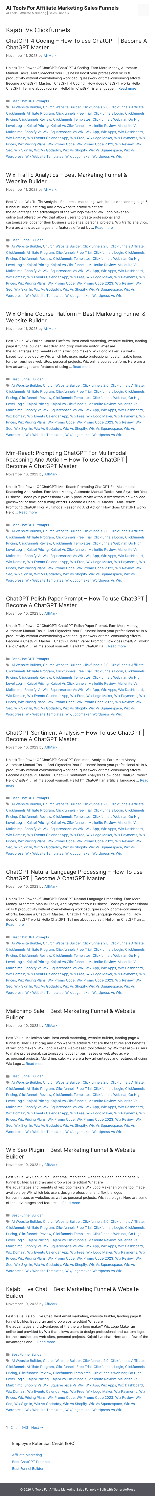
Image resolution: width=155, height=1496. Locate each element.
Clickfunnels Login (108, 113)
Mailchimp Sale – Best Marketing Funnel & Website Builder (71, 1014)
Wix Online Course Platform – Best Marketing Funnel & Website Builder (76, 317)
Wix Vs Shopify (75, 150)
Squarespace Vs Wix (67, 132)
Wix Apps (108, 132)
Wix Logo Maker (99, 138)
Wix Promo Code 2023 (95, 144)
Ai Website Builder (26, 107)
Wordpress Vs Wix (107, 156)
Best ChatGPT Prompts (30, 101)
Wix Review (124, 144)
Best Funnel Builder (27, 240)
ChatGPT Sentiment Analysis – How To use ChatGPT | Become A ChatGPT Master (75, 735)
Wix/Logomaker (77, 156)
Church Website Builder (62, 107)
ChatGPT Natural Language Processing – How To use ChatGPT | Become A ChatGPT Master (74, 875)
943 (25, 1428)
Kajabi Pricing (38, 126)
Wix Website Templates (44, 156)
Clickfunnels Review (35, 119)
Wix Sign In (23, 150)
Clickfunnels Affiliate (127, 107)
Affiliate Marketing (27, 1455)
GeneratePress (124, 1489)
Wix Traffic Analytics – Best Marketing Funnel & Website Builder (66, 178)
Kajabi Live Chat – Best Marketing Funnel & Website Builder (72, 1292)
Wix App (92, 132)
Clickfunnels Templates (72, 119)
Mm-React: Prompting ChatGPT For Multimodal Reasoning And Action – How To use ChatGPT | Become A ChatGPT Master (66, 459)
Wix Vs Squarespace (105, 150)
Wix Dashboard (130, 132)
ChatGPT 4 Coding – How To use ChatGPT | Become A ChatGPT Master (76, 44)
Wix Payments (125, 138)
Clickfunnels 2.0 (96, 107)
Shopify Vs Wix (36, 132)
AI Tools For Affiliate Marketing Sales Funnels (62, 8)
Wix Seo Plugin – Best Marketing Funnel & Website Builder (71, 1153)
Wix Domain (15, 138)
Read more (127, 88)
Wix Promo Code (61, 144)
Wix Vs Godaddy (47, 150)
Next (37, 1428)
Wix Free (77, 138)
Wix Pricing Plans (32, 144)
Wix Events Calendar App (47, 138)
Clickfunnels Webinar (109, 119)
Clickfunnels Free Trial (74, 113)
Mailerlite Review (102, 126)
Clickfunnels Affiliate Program (30, 113)
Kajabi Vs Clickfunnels (68, 126)
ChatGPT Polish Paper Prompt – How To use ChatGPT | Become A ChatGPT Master (77, 601)
